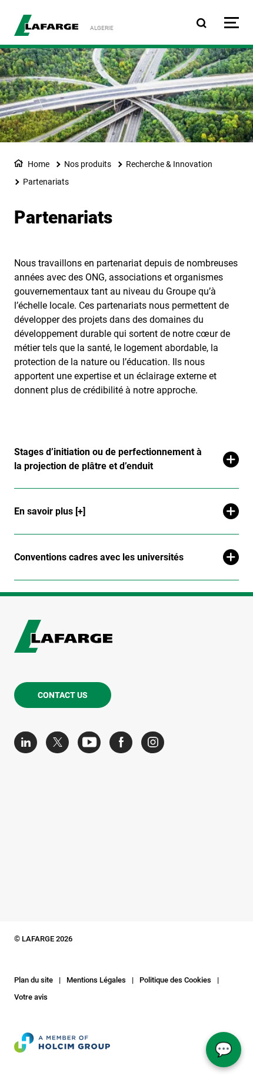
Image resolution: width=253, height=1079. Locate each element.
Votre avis (31, 997)
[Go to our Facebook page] (123, 742)
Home (38, 164)
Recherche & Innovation (169, 164)
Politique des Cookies (175, 980)
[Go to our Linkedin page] (28, 742)
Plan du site (33, 980)
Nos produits (87, 164)
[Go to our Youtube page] (92, 742)
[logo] (46, 25)
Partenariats (46, 181)
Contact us (63, 695)
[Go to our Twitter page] (60, 742)
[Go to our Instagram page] (155, 742)
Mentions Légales (96, 980)
